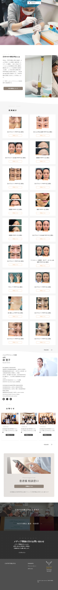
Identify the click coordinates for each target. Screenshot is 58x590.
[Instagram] (7, 399)
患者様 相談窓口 (29, 481)
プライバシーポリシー (32, 566)
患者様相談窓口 (31, 563)
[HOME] (4, 399)
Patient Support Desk (29, 477)
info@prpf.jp (22, 552)
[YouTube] (11, 399)
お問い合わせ (30, 568)
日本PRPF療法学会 (12, 3)
